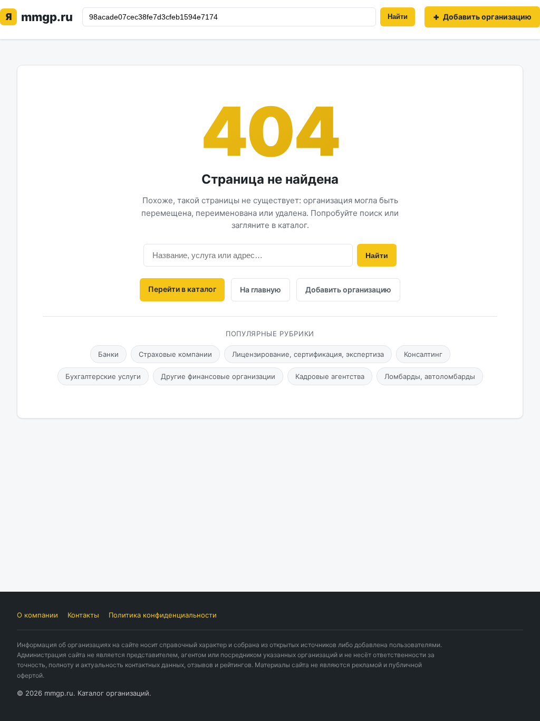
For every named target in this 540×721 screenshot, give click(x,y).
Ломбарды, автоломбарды (429, 376)
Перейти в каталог (182, 288)
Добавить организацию (348, 289)
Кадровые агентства (329, 376)
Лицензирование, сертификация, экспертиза (308, 354)
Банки (108, 354)
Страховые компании (175, 354)
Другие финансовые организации (218, 376)
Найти (398, 17)
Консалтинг (423, 354)
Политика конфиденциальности (163, 615)
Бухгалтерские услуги (103, 376)
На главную (260, 289)
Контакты (83, 615)
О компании (37, 615)
